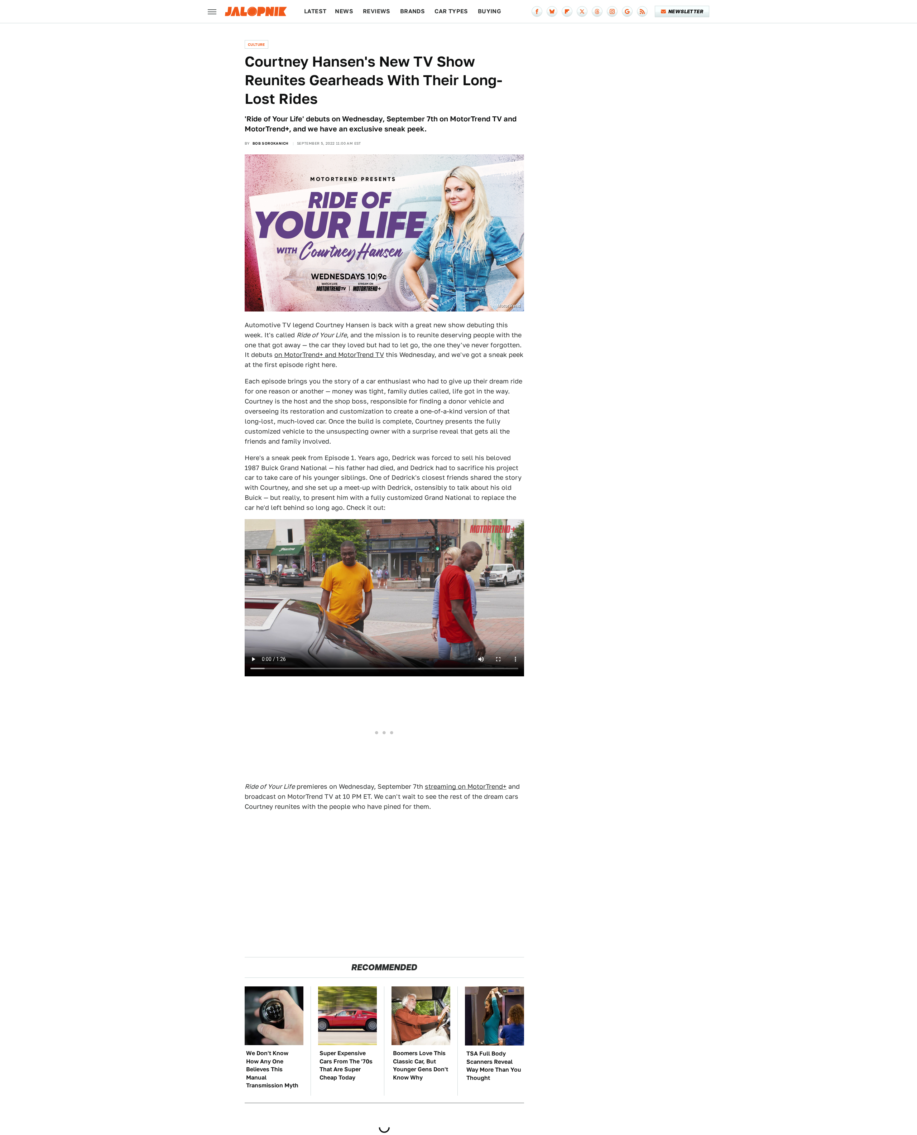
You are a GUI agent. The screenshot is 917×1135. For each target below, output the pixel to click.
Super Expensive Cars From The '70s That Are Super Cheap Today (346, 1065)
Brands (412, 11)
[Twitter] (582, 11)
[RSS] (642, 11)
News (344, 11)
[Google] (627, 11)
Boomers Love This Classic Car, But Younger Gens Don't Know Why (420, 1065)
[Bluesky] (552, 11)
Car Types (451, 11)
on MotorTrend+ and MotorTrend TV (329, 354)
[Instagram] (612, 11)
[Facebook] (537, 11)
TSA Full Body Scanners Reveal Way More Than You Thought (493, 1065)
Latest (315, 11)
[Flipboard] (567, 11)
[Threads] (597, 11)
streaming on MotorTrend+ (465, 786)
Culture (256, 44)
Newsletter (685, 11)
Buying (489, 11)
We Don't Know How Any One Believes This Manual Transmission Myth (272, 1069)
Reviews (376, 11)
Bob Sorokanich (271, 143)
